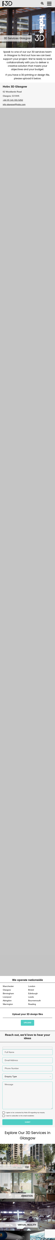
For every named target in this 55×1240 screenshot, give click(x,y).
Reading (32, 1004)
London (31, 986)
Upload (27, 1023)
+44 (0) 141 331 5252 (13, 100)
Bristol (31, 990)
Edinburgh (33, 993)
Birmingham (8, 993)
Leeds (31, 997)
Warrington (8, 1004)
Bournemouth (34, 1000)
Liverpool (7, 997)
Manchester (8, 986)
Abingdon (7, 1000)
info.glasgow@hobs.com (14, 104)
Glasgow (7, 990)
